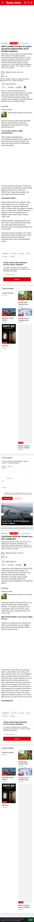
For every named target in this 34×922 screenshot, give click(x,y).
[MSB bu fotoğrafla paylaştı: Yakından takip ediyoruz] (25, 387)
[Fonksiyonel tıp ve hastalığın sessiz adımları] (25, 315)
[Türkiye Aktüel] (13, 2)
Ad (3, 480)
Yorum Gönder (7, 498)
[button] (25, 2)
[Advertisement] (17, 23)
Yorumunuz (10, 466)
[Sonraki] (31, 514)
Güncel (8, 72)
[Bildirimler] (31, 2)
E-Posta (4, 487)
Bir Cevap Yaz (7, 458)
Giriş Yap (17, 498)
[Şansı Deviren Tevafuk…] (17, 514)
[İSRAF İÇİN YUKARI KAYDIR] (9, 315)
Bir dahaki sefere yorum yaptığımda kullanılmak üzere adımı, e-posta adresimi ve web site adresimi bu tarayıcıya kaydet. (18, 493)
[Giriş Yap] (28, 2)
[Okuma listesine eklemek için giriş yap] (25, 87)
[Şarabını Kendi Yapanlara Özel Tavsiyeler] (17, 114)
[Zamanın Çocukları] (17, 110)
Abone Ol (17, 279)
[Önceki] (2, 514)
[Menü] (2, 2)
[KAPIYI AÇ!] (9, 387)
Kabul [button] (30, 919)
